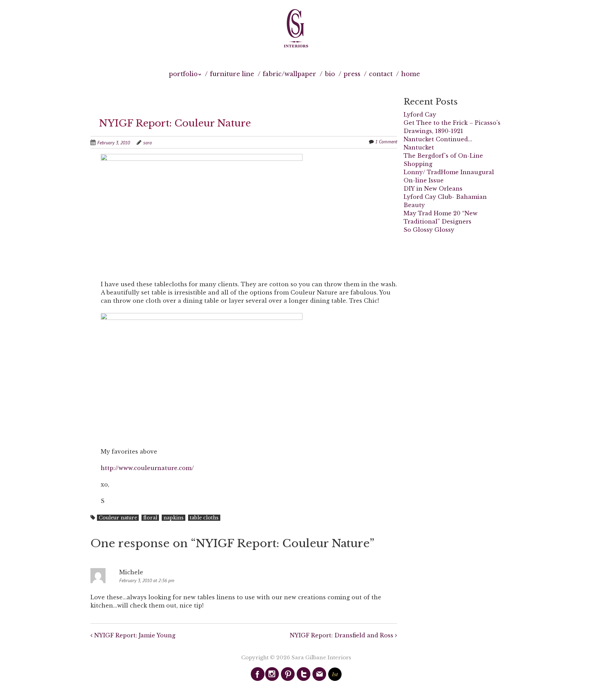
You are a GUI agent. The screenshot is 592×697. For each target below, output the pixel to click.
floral (150, 518)
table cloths (204, 518)
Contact (381, 74)
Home (410, 74)
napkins (173, 518)
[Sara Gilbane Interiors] (296, 29)
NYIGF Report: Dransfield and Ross (342, 635)
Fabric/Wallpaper (289, 74)
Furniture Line (232, 74)
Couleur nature (118, 518)
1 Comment (386, 142)
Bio (330, 74)
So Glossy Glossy (429, 229)
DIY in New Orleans (433, 188)
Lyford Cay (420, 114)
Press (352, 74)
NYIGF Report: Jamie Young (133, 635)
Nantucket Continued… (438, 139)
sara (147, 143)
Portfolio (183, 74)
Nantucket (419, 147)
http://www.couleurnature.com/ (147, 468)
